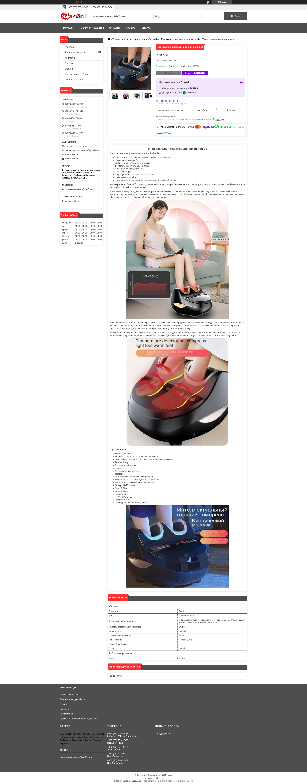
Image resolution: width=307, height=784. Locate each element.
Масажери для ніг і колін (187, 39)
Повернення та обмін (76, 74)
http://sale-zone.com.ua (76, 146)
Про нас (130, 28)
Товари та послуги (91, 28)
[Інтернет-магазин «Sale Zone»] (74, 16)
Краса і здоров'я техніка (146, 39)
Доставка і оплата (74, 79)
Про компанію (66, 714)
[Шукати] (198, 16)
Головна (68, 28)
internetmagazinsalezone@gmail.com (82, 150)
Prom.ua (169, 775)
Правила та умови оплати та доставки (78, 718)
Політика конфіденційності (73, 699)
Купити (168, 73)
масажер (176, 148)
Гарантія (64, 704)
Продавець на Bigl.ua (153, 778)
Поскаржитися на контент (155, 781)
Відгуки (146, 28)
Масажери (166, 39)
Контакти (114, 28)
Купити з (189, 73)
